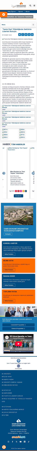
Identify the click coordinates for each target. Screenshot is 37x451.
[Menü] (34, 5)
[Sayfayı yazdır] (32, 34)
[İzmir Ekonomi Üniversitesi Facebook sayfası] (12, 441)
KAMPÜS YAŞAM (8, 379)
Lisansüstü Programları (17, 325)
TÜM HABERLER (18, 144)
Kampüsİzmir (7, 393)
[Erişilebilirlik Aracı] (4, 447)
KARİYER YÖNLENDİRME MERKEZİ (13, 409)
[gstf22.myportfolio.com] (21, 135)
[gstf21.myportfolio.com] (4, 137)
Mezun (28, 11)
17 (26, 191)
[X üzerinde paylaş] (25, 34)
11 (23, 191)
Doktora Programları (17, 328)
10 (21, 191)
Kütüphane (7, 406)
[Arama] (30, 5)
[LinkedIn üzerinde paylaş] (29, 34)
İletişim (5, 415)
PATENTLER (7, 390)
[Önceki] (4, 173)
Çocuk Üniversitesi (10, 412)
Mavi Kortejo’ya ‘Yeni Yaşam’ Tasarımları (17, 172)
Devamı (17, 196)
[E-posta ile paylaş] (19, 34)
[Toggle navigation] (33, 24)
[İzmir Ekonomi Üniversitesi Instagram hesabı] (8, 441)
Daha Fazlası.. (9, 254)
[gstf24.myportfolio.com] (4, 130)
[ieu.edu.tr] (18, 5)
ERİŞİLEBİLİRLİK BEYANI (10, 385)
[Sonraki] (33, 173)
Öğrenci (20, 11)
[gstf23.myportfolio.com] (5, 135)
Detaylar (8, 234)
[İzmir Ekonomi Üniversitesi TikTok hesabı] (29, 441)
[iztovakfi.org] (18, 366)
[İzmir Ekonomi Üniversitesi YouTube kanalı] (21, 441)
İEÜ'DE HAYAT (7, 376)
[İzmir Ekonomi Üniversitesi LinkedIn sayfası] (25, 441)
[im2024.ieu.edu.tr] (21, 130)
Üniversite (7, 374)
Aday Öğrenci (12, 11)
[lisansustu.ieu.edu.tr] (4, 132)
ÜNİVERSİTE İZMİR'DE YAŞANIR (12, 382)
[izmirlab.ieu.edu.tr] (22, 137)
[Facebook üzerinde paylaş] (22, 34)
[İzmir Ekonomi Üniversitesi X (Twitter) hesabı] (17, 441)
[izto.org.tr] (18, 360)
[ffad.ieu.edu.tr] (18, 107)
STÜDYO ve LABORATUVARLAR (13, 396)
